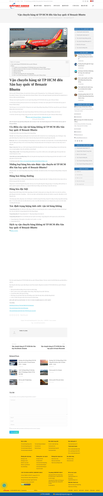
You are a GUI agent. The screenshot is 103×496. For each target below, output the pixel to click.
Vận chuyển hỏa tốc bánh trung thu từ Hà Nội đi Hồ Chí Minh (85, 88)
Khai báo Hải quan (81, 44)
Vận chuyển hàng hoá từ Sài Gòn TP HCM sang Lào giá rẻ (22, 310)
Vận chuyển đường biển (82, 47)
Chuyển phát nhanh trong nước (53, 448)
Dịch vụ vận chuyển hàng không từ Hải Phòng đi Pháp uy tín (33, 161)
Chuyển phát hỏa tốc (51, 446)
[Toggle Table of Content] (66, 62)
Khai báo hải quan (81, 181)
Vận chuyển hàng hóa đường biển (26, 450)
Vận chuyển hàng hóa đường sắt (26, 448)
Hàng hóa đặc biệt (17, 72)
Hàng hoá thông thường (18, 70)
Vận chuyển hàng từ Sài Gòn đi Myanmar (18, 308)
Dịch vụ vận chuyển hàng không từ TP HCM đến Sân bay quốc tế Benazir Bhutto (30, 75)
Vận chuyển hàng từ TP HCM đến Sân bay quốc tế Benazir (24, 64)
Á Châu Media (40, 490)
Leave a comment (52, 320)
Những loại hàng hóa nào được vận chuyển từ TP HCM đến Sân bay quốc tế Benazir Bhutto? (32, 68)
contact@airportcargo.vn (81, 137)
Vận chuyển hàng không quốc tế (17, 29)
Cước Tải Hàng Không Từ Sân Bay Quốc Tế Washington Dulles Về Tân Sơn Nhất (27, 372)
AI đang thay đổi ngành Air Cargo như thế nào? (85, 64)
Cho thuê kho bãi (37, 446)
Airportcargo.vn (79, 134)
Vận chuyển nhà (80, 184)
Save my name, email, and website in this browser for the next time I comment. (25, 428)
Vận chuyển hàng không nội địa (84, 38)
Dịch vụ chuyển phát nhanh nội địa (74, 448)
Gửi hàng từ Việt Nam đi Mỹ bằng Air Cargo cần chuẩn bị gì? (85, 72)
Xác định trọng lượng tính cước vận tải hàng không (24, 73)
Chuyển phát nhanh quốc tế (83, 35)
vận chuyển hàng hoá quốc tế (39, 322)
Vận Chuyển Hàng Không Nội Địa (84, 160)
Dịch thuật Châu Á (30, 490)
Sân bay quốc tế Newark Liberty (56, 380)
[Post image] (13, 362)
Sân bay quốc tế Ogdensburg (25, 380)
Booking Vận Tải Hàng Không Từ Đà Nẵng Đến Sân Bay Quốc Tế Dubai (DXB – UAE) (57, 362)
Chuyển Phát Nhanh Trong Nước (84, 151)
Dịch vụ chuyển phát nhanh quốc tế (74, 453)
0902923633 (78, 117)
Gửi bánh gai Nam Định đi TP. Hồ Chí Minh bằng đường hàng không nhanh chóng (86, 96)
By (40, 320)
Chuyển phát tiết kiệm (52, 450)
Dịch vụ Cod (79, 177)
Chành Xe (79, 171)
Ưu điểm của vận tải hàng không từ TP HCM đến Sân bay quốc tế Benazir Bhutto (30, 67)
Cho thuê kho (80, 174)
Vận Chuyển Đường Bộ (82, 157)
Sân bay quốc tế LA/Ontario (55, 370)
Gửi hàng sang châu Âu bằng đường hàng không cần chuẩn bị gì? (85, 56)
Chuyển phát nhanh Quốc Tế (83, 148)
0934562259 (78, 114)
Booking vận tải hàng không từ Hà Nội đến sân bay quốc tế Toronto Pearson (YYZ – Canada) (27, 362)
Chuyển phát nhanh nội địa (83, 31)
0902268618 (78, 131)
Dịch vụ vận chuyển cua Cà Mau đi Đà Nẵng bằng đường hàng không (85, 80)
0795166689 (78, 128)
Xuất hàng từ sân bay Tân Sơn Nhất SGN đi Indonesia (21, 305)
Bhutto (12, 65)
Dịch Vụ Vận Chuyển (81, 154)
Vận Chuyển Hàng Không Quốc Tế (85, 163)
